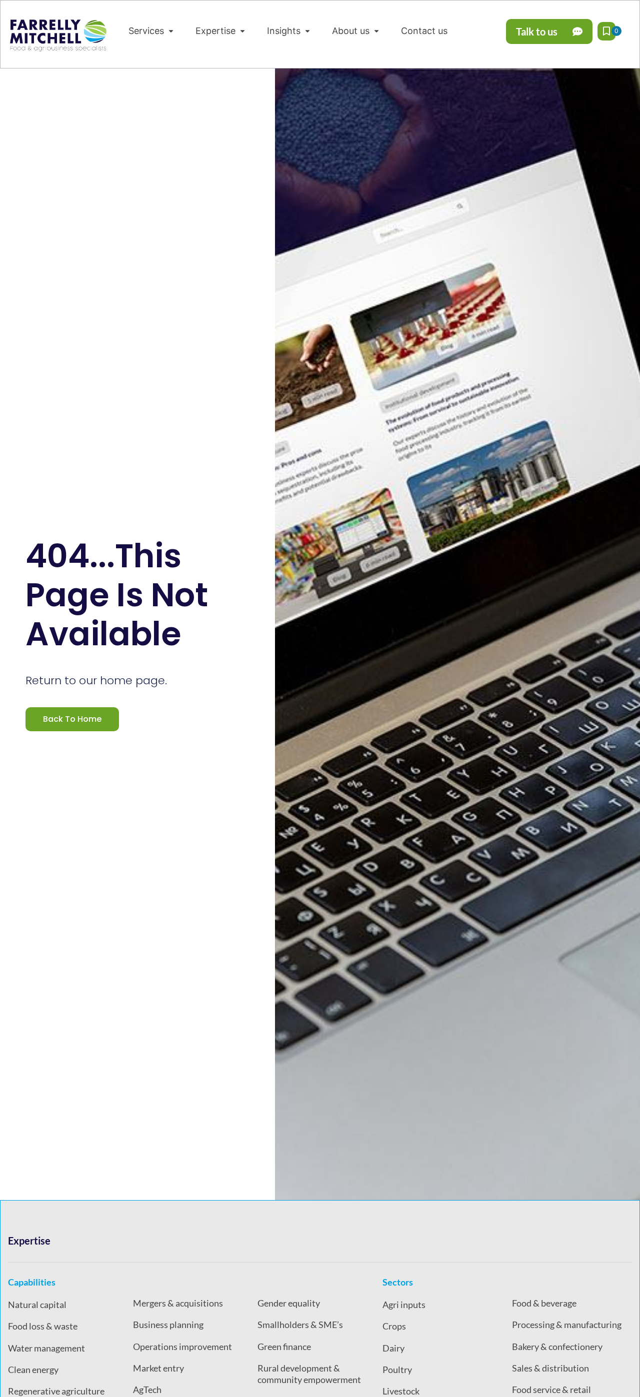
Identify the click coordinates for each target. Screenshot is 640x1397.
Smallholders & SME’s (300, 1324)
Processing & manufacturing (567, 1324)
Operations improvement (182, 1346)
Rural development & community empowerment (309, 1374)
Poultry (397, 1369)
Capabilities (32, 1282)
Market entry (158, 1368)
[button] (152, 30)
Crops (394, 1326)
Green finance (284, 1346)
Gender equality (289, 1303)
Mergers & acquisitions (178, 1303)
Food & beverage (544, 1303)
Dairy (393, 1348)
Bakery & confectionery (557, 1346)
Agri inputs (404, 1304)
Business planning (168, 1324)
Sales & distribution (550, 1368)
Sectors (397, 1282)
